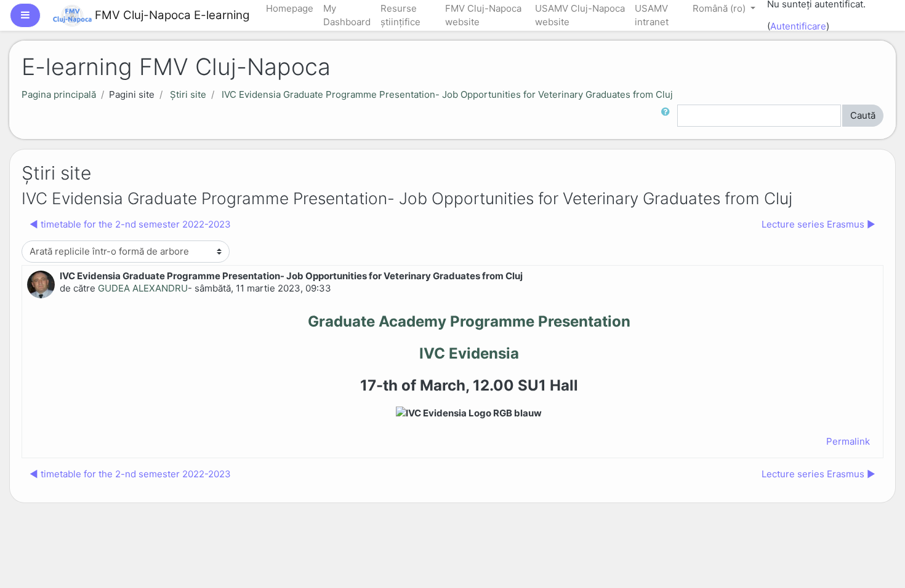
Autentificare (798, 26)
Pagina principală (59, 94)
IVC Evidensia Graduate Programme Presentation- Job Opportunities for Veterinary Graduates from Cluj (447, 94)
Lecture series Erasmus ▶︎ (818, 224)
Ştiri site (188, 94)
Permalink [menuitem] (848, 441)
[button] (668, 116)
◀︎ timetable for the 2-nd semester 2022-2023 (130, 224)
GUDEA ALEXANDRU (143, 288)
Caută (862, 115)
